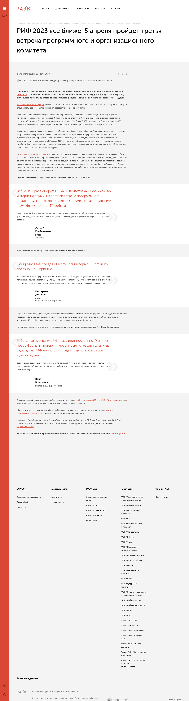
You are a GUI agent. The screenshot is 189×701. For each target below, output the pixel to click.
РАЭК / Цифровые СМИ (86, 400)
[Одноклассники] (123, 74)
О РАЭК (21, 489)
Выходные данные (27, 678)
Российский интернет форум (30, 105)
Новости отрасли (42, 24)
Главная (20, 24)
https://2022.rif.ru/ (25, 427)
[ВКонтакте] (119, 74)
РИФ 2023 (22, 95)
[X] (127, 74)
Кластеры (126, 489)
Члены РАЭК (162, 489)
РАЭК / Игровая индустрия (114, 400)
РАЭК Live (29, 24)
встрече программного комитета (35, 154)
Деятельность (59, 489)
